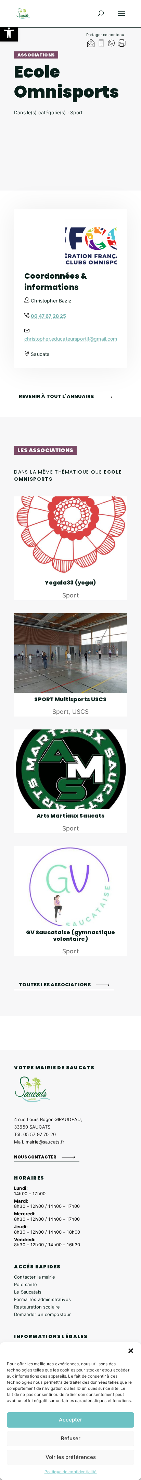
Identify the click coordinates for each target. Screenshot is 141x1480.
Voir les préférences (71, 1457)
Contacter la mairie (34, 1277)
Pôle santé (25, 1284)
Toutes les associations (55, 984)
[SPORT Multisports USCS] (70, 653)
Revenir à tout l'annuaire (56, 396)
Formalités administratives (42, 1299)
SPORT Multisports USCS (70, 699)
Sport (70, 595)
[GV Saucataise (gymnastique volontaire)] (70, 886)
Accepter (70, 1419)
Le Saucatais (27, 1292)
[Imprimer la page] (122, 44)
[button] (9, 33)
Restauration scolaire (37, 1307)
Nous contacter (35, 1157)
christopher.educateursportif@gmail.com (70, 339)
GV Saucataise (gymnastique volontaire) (70, 935)
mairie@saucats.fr (45, 1142)
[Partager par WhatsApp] (111, 44)
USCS (80, 711)
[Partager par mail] (91, 44)
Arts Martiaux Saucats (71, 816)
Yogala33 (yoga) (70, 583)
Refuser (70, 1438)
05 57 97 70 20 (39, 1134)
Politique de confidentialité (70, 1471)
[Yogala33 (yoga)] (70, 536)
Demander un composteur (42, 1314)
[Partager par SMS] (101, 44)
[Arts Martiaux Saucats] (70, 769)
